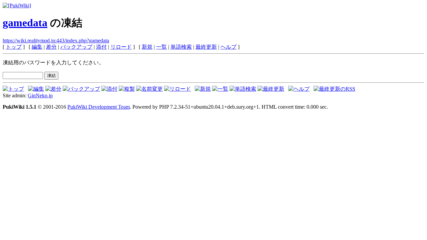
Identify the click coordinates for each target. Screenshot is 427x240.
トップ (14, 47)
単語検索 (181, 47)
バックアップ (76, 47)
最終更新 (206, 47)
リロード (121, 47)
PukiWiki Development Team (98, 107)
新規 (147, 47)
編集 (37, 47)
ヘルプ (229, 47)
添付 (101, 47)
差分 (51, 47)
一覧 (161, 47)
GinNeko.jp (40, 95)
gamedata (25, 23)
